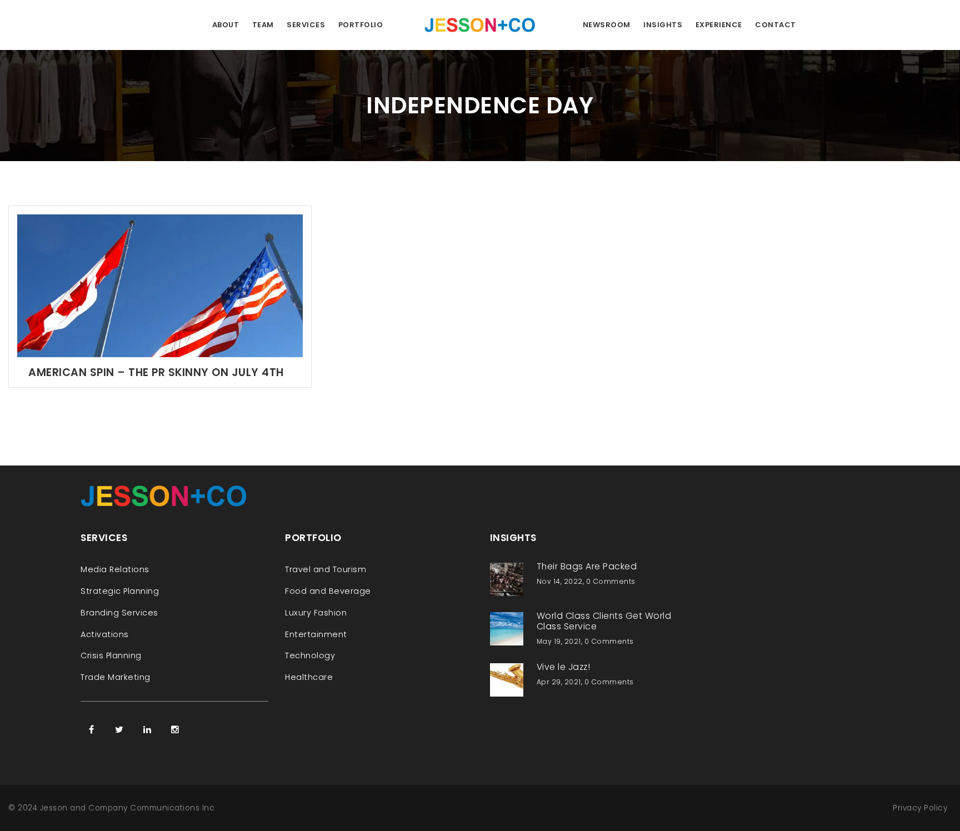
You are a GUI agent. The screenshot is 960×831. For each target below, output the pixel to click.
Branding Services (119, 612)
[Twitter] (119, 729)
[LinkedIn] (147, 729)
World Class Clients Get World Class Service (604, 621)
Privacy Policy (920, 808)
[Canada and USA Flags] (160, 285)
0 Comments (611, 581)
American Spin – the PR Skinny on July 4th (156, 372)
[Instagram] (175, 729)
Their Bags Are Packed (587, 566)
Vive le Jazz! (564, 666)
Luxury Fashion (316, 612)
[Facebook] (92, 729)
